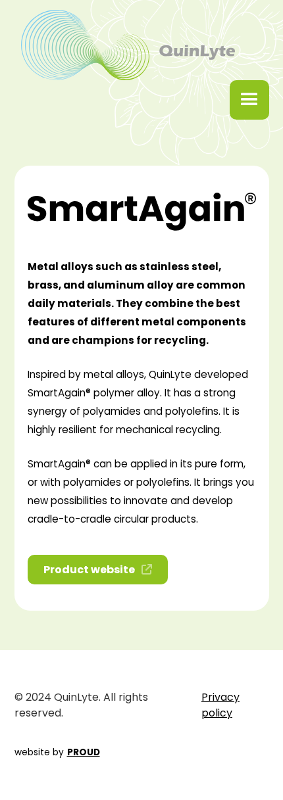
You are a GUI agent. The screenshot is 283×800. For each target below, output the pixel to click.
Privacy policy (220, 705)
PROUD (83, 752)
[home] (124, 45)
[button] (249, 100)
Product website (97, 569)
